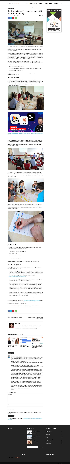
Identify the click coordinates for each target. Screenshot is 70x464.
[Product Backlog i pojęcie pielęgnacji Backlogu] (29, 437)
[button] (61, 3)
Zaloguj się (56, 3)
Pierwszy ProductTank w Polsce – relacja (15, 317)
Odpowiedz (12, 389)
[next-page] (10, 349)
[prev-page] (8, 349)
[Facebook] (9, 18)
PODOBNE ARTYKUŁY (11, 334)
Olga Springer (11, 15)
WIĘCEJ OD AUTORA (19, 334)
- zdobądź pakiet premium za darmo (25, 305)
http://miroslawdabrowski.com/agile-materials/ (17, 276)
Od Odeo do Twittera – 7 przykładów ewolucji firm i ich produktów (35, 318)
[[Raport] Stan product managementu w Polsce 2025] (25, 340)
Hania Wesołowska (14, 355)
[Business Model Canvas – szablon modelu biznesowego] (29, 432)
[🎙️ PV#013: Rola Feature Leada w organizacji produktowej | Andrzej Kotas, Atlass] (37, 340)
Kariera (12, 8)
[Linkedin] (15, 329)
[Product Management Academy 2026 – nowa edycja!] (13, 340)
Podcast (26, 3)
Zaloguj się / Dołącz (10, 0)
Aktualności (14, 7)
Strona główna (10, 7)
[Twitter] (11, 18)
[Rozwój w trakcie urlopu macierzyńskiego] (29, 442)
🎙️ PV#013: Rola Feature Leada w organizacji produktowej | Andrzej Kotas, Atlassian (37, 346)
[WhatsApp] (16, 18)
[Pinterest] (13, 18)
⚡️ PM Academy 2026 (33, 3)
